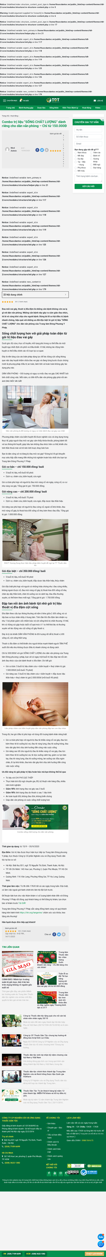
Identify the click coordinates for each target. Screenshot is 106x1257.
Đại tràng (97, 168)
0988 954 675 (87, 1140)
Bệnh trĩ (96, 156)
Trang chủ (10, 108)
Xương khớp (96, 160)
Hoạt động (86, 108)
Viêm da (96, 152)
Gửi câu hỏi (88, 186)
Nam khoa (82, 152)
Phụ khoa (82, 168)
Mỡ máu (81, 171)
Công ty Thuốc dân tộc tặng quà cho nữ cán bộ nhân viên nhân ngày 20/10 (44, 1017)
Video (97, 108)
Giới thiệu (51, 1123)
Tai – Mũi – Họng (81, 163)
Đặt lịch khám (95, 1254)
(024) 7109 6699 (12, 1146)
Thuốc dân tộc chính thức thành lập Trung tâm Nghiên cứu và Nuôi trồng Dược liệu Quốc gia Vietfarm (44, 1074)
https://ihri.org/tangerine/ (31, 912)
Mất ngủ (96, 164)
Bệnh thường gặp (26, 108)
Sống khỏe (54, 108)
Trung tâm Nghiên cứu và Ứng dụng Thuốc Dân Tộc (53, 99)
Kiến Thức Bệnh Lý (70, 108)
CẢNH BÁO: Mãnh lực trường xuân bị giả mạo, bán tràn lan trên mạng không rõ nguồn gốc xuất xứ (17, 983)
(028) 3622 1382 (12, 1163)
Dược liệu (41, 108)
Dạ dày (80, 159)
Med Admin (14, 149)
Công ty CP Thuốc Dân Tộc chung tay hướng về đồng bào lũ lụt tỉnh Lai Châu (44, 1036)
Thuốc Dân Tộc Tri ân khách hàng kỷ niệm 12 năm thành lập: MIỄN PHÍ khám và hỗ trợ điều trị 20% (44, 1093)
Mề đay (81, 156)
